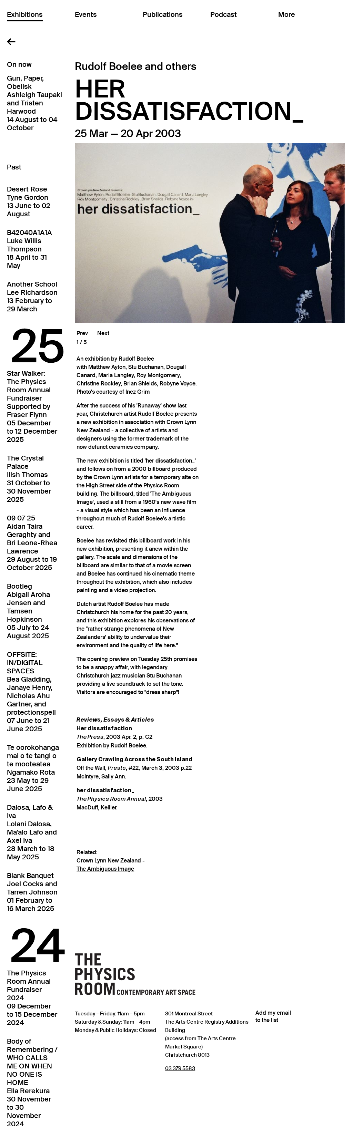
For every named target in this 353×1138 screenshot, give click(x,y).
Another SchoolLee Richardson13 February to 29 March (32, 296)
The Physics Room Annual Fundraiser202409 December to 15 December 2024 (32, 998)
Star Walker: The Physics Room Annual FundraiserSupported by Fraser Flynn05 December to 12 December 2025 (32, 406)
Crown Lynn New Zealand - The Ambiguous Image (111, 864)
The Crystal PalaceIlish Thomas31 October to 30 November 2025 (29, 479)
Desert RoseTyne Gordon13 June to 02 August (28, 201)
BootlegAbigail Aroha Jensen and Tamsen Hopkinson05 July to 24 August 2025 (28, 611)
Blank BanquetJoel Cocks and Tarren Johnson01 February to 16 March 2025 (32, 892)
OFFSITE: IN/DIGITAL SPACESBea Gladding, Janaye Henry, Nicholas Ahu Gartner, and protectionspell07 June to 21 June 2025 (31, 691)
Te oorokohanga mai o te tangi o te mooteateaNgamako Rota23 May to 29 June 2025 (33, 768)
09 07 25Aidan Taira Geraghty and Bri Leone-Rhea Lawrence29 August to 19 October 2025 (32, 543)
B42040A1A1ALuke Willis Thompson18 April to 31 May (29, 249)
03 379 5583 (180, 1068)
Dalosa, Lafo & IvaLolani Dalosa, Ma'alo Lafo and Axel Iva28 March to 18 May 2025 (32, 832)
